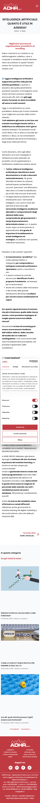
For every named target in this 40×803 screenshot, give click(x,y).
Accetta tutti (20, 427)
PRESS (32, 798)
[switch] (35, 406)
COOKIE (7, 796)
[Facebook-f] (23, 768)
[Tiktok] (29, 768)
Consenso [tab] (5, 367)
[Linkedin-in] (11, 768)
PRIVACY (15, 796)
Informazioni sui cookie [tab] (30, 367)
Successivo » (25, 729)
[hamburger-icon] (37, 6)
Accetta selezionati (20, 433)
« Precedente (14, 729)
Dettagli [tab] (15, 367)
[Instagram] (17, 768)
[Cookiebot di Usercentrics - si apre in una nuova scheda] (29, 361)
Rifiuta (20, 440)
